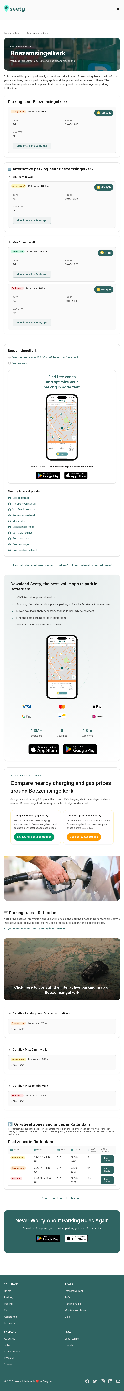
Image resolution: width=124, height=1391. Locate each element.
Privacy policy (15, 688)
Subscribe (46, 675)
